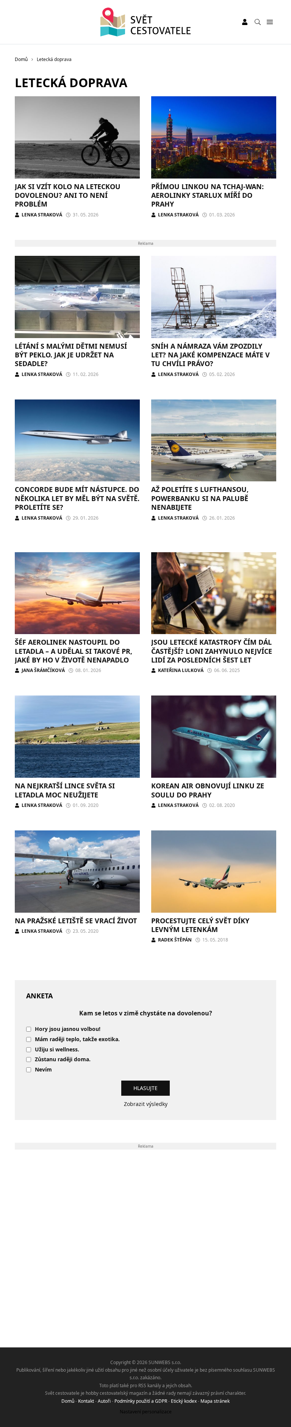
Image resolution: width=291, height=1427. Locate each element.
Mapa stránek (215, 1401)
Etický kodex (184, 1401)
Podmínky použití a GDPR (140, 1401)
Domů (67, 1401)
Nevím (43, 1070)
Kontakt (86, 1401)
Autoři (104, 1401)
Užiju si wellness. (57, 1049)
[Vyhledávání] (257, 22)
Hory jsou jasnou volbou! (67, 1029)
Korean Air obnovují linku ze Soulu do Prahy (207, 790)
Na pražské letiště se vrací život (76, 920)
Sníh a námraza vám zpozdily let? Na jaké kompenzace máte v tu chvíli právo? (210, 354)
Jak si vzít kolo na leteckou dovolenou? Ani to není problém (67, 195)
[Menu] (269, 22)
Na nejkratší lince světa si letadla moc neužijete (65, 790)
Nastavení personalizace (146, 1411)
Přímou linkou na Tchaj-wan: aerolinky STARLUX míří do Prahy (207, 195)
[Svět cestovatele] (145, 22)
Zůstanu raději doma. (63, 1059)
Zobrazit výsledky (145, 1103)
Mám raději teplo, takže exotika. (77, 1039)
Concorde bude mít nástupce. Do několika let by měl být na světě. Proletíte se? (77, 498)
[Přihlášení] (244, 22)
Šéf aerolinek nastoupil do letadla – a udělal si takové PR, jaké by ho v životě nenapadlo (73, 651)
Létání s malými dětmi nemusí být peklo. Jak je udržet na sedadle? (71, 354)
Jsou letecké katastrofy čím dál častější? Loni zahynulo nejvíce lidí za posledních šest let (211, 651)
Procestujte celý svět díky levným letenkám (200, 925)
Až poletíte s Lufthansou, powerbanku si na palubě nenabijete (200, 498)
